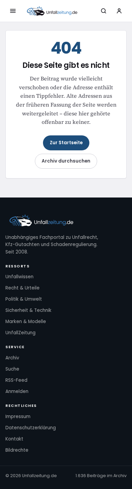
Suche (12, 369)
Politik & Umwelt (23, 299)
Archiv (12, 358)
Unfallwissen (19, 277)
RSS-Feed (16, 380)
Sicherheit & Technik (28, 310)
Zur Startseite (66, 142)
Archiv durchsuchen (66, 161)
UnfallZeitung (20, 333)
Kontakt (14, 439)
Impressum (17, 416)
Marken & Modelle (25, 321)
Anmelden (16, 391)
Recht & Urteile (22, 288)
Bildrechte (16, 450)
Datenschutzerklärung (30, 428)
